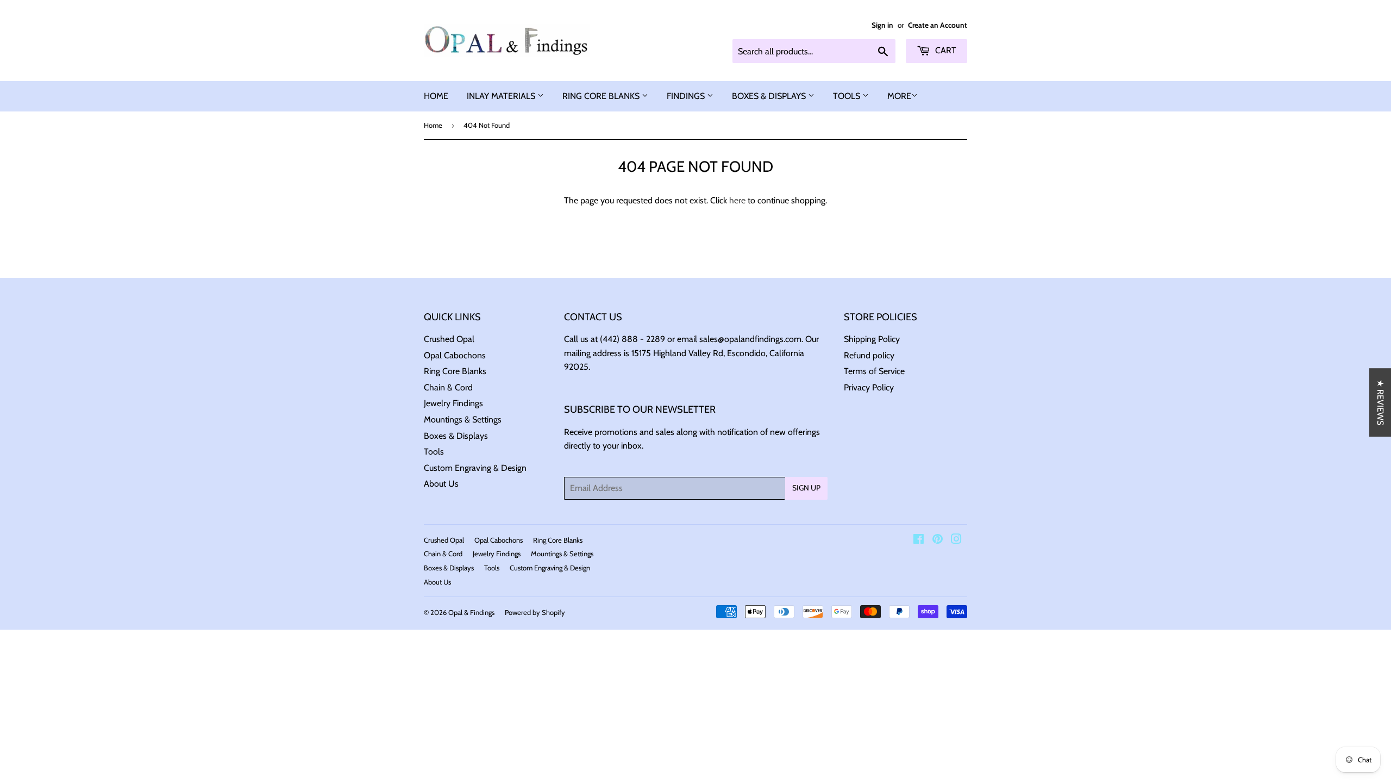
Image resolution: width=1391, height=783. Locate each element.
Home (433, 125)
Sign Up (806, 488)
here (737, 200)
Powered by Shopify (535, 612)
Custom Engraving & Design (475, 468)
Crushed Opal (449, 339)
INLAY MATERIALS (502, 96)
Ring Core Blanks (455, 371)
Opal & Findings (471, 612)
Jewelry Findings (453, 403)
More (899, 96)
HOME (436, 96)
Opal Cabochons (455, 355)
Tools (434, 451)
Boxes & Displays (456, 436)
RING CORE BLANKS (602, 96)
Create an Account (937, 25)
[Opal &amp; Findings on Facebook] (918, 540)
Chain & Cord (448, 387)
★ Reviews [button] (1380, 402)
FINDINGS (687, 96)
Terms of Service (874, 371)
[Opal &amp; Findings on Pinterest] (937, 540)
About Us (441, 483)
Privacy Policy (869, 387)
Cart (944, 50)
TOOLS (847, 96)
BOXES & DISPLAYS (770, 96)
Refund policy (869, 355)
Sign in (882, 25)
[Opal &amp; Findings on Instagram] (956, 540)
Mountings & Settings (463, 419)
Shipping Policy (872, 339)
